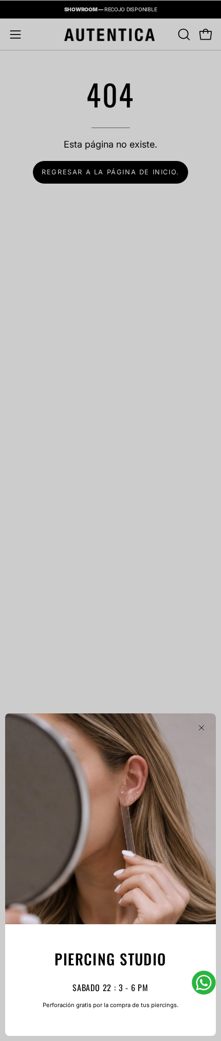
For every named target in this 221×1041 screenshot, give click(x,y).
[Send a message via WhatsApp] (204, 983)
